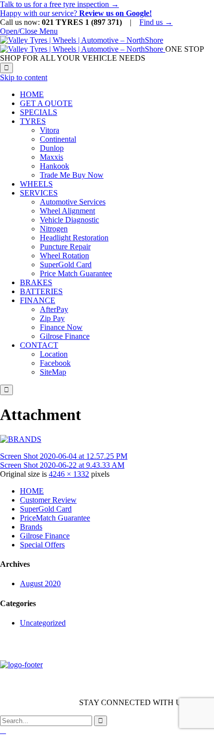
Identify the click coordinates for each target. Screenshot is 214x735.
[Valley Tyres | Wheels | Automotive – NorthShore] (82, 44)
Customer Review (48, 500)
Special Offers (42, 544)
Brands (31, 527)
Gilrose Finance (45, 535)
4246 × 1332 (69, 474)
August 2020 (40, 583)
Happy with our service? (76, 13)
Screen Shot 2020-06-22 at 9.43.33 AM (62, 465)
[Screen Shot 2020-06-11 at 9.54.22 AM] (20, 439)
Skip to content (23, 77)
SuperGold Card (46, 509)
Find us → (156, 22)
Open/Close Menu (29, 31)
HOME (32, 491)
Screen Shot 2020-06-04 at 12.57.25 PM (63, 456)
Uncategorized (43, 623)
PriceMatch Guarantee (55, 518)
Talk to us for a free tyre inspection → (59, 4)
